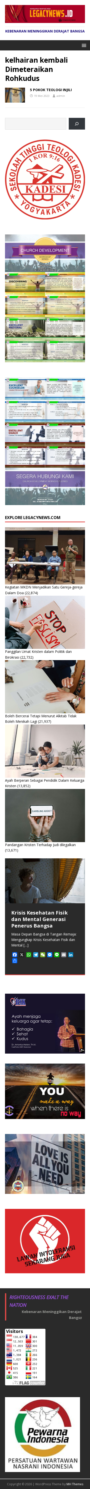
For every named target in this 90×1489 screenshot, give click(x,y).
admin (60, 96)
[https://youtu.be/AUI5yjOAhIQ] (77, 124)
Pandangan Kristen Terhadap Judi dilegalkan (40, 844)
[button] (83, 45)
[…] (26, 945)
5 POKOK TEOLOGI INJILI (51, 89)
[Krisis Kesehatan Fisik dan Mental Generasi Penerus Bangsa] (45, 880)
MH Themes (74, 1484)
